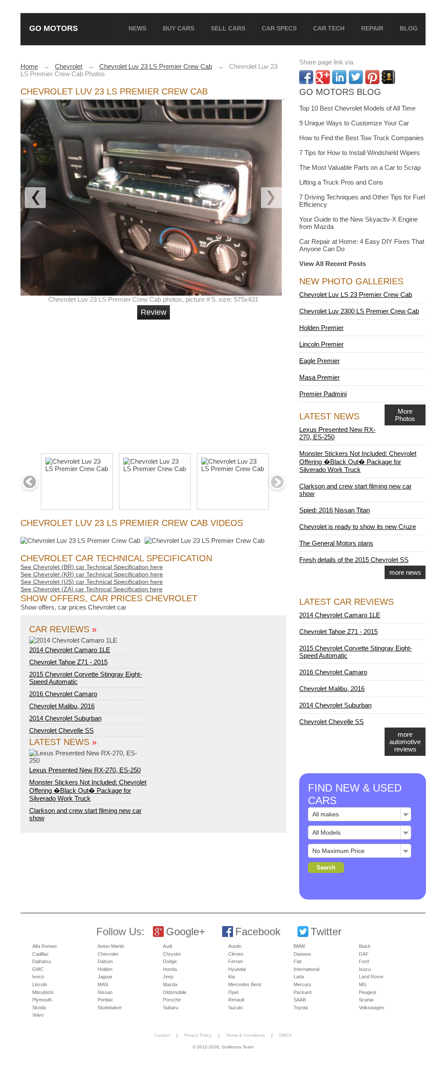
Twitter (326, 931)
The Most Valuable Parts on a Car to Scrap (360, 167)
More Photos (405, 415)
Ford (364, 961)
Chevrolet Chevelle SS (61, 730)
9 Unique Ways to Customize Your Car (354, 123)
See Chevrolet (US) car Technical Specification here (91, 581)
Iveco (38, 976)
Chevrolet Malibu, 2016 (62, 706)
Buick (365, 946)
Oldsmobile (174, 992)
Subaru (170, 1007)
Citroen (235, 954)
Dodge (170, 961)
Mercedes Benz (245, 984)
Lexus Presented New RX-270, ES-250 (85, 770)
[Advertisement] (154, 383)
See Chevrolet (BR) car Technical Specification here (91, 566)
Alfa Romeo (44, 946)
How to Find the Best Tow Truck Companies (361, 138)
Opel (233, 992)
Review (153, 312)
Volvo (38, 1015)
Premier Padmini (323, 394)
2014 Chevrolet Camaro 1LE (69, 650)
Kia (231, 976)
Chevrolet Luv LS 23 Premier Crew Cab (355, 294)
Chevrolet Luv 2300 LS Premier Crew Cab (359, 311)
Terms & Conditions (245, 1035)
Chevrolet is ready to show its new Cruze (357, 526)
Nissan (105, 992)
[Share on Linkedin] (339, 77)
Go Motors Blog (340, 92)
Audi (167, 946)
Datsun (105, 961)
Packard (302, 992)
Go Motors (53, 28)
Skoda (39, 1007)
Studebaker (110, 1007)
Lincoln (39, 984)
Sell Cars (228, 28)
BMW (299, 946)
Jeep (168, 976)
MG (363, 984)
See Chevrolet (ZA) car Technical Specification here (91, 589)
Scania (366, 999)
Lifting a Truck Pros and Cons (341, 182)
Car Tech (329, 28)
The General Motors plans (336, 543)
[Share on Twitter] (356, 77)
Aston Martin (111, 946)
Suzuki (235, 1007)
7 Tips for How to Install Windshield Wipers (359, 152)
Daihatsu (41, 961)
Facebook (257, 931)
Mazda (170, 984)
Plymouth (42, 999)
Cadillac (40, 954)
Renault (236, 999)
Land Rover (371, 976)
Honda (170, 969)
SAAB (300, 999)
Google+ (185, 931)
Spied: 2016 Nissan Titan (334, 510)
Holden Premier (321, 327)
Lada (299, 976)
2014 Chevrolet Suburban (65, 718)
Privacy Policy (198, 1035)
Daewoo (302, 954)
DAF (363, 954)
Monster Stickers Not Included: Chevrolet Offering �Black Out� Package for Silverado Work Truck (87, 790)
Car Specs (279, 28)
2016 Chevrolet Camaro (63, 694)
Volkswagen (371, 1007)
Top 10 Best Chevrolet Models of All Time (357, 108)
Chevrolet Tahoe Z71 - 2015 (68, 662)
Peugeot (367, 992)
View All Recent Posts (332, 263)
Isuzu (365, 969)
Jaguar (105, 976)
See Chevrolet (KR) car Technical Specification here (91, 574)
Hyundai (237, 969)
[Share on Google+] (323, 77)
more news (405, 572)
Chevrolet (108, 954)
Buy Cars (178, 28)
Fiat (297, 961)
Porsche (172, 999)
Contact (162, 1035)
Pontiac (105, 999)
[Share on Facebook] (306, 77)
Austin (234, 946)
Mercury (302, 984)
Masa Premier (319, 377)
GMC (38, 969)
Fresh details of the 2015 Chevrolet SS (354, 559)
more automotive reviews (405, 742)
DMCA (285, 1035)
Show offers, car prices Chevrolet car (73, 607)
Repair (372, 28)
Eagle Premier (319, 360)
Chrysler (172, 954)
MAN (103, 984)
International (306, 969)
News (137, 28)
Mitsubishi (42, 992)
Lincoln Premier (321, 344)
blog (409, 28)
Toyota (301, 1007)
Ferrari (235, 961)
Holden (105, 969)
